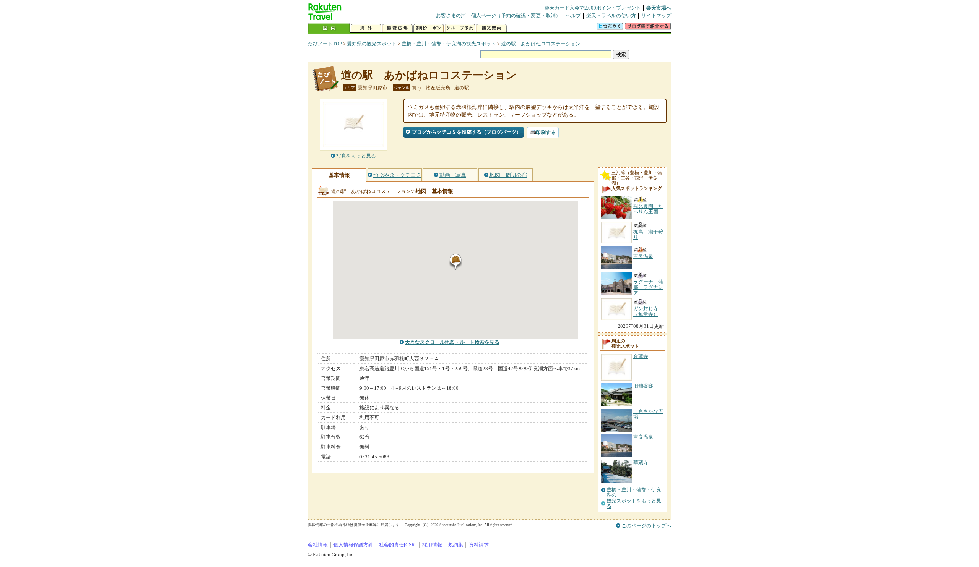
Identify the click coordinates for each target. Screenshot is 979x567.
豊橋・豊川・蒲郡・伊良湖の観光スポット (449, 44)
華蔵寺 (640, 462)
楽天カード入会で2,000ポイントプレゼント (593, 8)
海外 (366, 28)
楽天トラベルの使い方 (611, 15)
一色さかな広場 (648, 414)
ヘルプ (573, 15)
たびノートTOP (325, 44)
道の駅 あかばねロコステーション (541, 44)
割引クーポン (428, 28)
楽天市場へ (658, 8)
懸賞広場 (397, 28)
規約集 (455, 545)
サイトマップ (656, 15)
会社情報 (318, 545)
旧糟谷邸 (643, 386)
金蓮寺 (640, 356)
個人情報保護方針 (353, 545)
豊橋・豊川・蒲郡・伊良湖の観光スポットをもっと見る (634, 498)
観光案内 (491, 28)
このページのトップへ (646, 525)
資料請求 (479, 545)
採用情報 (432, 545)
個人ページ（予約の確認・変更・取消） (516, 15)
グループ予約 (460, 28)
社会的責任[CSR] (397, 545)
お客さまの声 (451, 15)
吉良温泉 (643, 437)
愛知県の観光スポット (372, 44)
